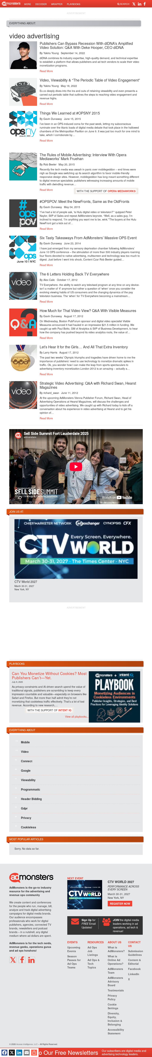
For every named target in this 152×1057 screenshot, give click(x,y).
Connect (23, 761)
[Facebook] (4, 1052)
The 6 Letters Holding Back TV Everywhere (74, 274)
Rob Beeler (50, 164)
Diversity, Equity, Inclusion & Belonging (115, 1018)
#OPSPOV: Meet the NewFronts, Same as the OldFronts (84, 201)
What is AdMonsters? (116, 949)
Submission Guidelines (135, 953)
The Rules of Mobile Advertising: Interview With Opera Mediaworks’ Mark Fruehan (83, 156)
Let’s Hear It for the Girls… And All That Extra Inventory (84, 346)
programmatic (27, 789)
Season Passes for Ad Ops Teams (74, 961)
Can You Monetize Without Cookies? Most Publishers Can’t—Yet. (49, 675)
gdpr (21, 808)
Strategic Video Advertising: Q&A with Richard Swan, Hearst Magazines (88, 385)
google (23, 770)
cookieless (25, 827)
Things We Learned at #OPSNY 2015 (70, 113)
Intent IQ (64, 710)
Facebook (134, 969)
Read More (46, 71)
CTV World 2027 (25, 581)
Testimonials (116, 990)
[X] (12, 1052)
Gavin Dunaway (52, 119)
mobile (22, 742)
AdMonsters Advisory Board (115, 981)
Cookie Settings (113, 1006)
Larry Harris (50, 352)
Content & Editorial (134, 961)
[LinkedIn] (19, 1052)
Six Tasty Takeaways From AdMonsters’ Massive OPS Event (88, 237)
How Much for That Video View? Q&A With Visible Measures (88, 310)
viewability (25, 779)
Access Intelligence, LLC (27, 1044)
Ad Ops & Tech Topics (93, 963)
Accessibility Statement (116, 1031)
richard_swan (51, 393)
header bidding (28, 798)
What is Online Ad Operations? (115, 959)
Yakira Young (51, 53)
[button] (134, 3)
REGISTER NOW (120, 903)
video (22, 751)
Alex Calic (49, 280)
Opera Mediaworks (122, 191)
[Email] (26, 1052)
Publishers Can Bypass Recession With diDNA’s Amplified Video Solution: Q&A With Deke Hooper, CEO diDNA (86, 45)
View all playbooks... (77, 716)
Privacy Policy (112, 997)
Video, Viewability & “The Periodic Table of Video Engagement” (90, 80)
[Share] (34, 1052)
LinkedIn (133, 974)
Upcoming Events (73, 949)
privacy (23, 817)
